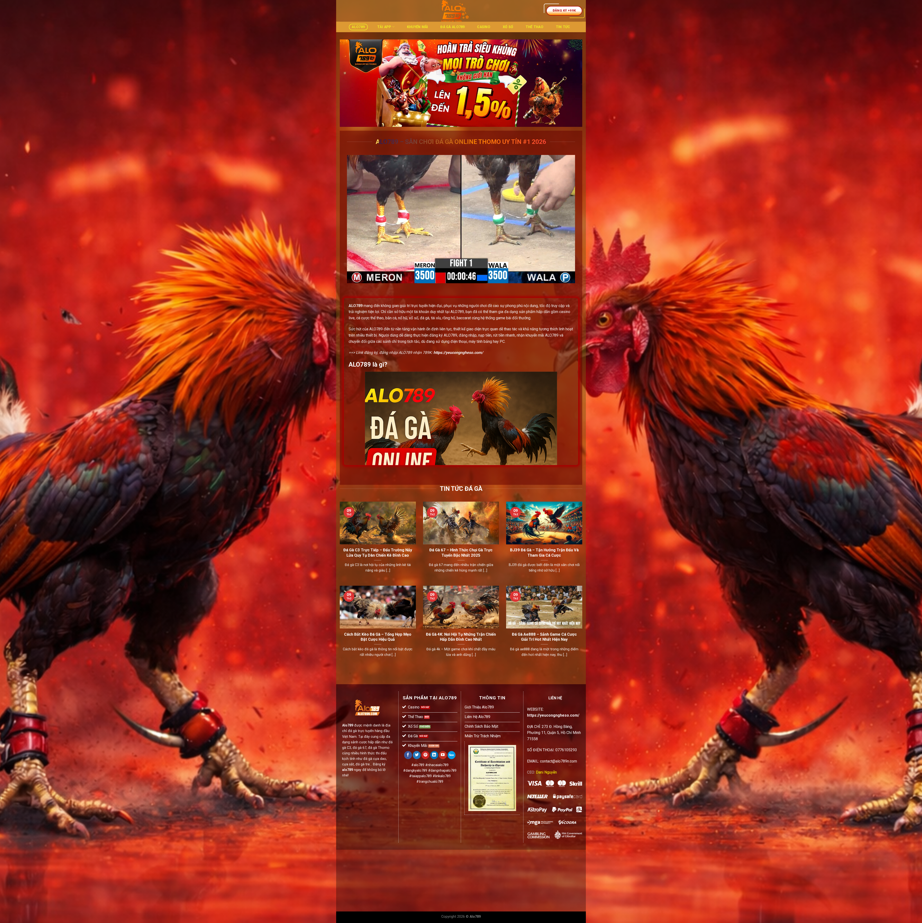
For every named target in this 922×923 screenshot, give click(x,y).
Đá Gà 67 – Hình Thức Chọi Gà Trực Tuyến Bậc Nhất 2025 (460, 553)
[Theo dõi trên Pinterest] (425, 755)
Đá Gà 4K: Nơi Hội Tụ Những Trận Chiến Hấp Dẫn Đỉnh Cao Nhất (461, 637)
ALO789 (356, 305)
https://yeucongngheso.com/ (458, 352)
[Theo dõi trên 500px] (451, 755)
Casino (483, 27)
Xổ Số (508, 27)
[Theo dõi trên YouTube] (443, 755)
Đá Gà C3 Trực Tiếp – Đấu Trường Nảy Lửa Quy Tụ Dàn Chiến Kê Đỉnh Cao (377, 553)
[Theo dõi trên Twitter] (417, 755)
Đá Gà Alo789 (452, 27)
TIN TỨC (563, 27)
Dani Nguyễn (546, 772)
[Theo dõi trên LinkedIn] (434, 755)
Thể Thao (534, 27)
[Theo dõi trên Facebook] (408, 755)
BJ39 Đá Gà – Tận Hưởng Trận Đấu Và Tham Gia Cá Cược (544, 553)
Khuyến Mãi (417, 27)
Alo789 (358, 27)
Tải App (384, 27)
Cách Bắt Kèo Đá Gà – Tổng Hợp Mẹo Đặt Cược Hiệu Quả (377, 637)
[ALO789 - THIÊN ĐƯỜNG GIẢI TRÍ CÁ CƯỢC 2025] (455, 11)
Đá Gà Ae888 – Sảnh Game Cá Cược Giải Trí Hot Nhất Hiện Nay (544, 637)
